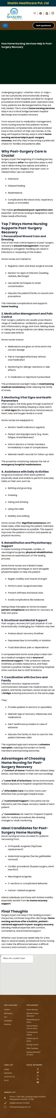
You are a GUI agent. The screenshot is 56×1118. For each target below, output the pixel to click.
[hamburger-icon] (5, 25)
